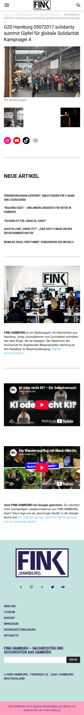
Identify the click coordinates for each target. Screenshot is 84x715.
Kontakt (9, 618)
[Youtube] (63, 587)
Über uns (10, 606)
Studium (9, 612)
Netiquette (11, 635)
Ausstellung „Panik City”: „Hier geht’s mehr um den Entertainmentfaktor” (38, 231)
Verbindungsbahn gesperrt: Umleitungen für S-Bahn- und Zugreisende (39, 197)
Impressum (11, 623)
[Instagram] (31, 587)
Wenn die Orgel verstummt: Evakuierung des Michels (39, 242)
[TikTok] (42, 587)
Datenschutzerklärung (20, 629)
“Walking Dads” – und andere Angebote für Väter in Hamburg (37, 209)
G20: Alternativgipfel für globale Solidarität (36, 14)
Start (6, 14)
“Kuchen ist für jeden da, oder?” (25, 220)
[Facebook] (21, 587)
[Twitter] (52, 587)
